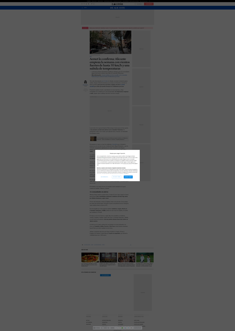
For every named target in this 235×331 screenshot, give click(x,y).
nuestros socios (115, 156)
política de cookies (127, 163)
